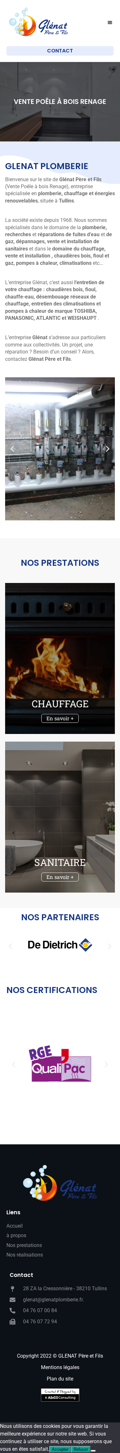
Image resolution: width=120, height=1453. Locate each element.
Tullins (66, 201)
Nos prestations (24, 1245)
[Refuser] (93, 1451)
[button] (110, 22)
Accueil (14, 1226)
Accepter (60, 1449)
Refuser (81, 1449)
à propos (16, 1235)
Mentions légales (60, 1367)
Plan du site (60, 1379)
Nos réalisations (24, 1255)
